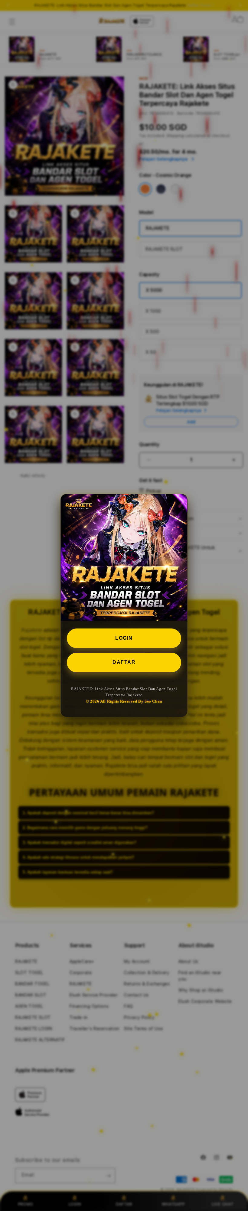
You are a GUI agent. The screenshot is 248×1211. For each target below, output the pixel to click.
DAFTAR (124, 662)
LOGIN (124, 638)
